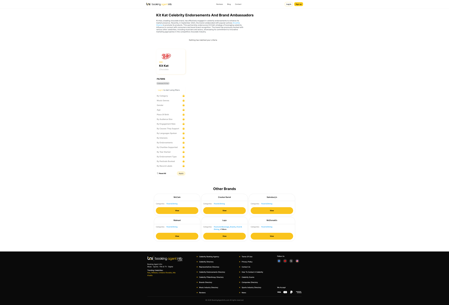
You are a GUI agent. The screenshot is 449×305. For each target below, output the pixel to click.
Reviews (219, 4)
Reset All (162, 173)
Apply (181, 173)
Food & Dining (172, 204)
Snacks (233, 227)
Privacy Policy (247, 262)
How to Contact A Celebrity (252, 272)
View (177, 211)
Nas (148, 273)
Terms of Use (247, 257)
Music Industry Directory (208, 287)
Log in (288, 4)
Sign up (299, 4)
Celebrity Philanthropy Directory (211, 277)
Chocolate (163, 69)
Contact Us (246, 267)
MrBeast (154, 273)
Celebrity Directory (206, 262)
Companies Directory (250, 282)
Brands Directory (205, 282)
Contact (238, 4)
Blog (229, 4)
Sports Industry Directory (251, 287)
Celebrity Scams (248, 277)
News (244, 293)
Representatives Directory (209, 267)
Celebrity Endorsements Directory (212, 272)
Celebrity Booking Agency (209, 257)
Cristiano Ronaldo (165, 273)
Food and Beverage (221, 227)
